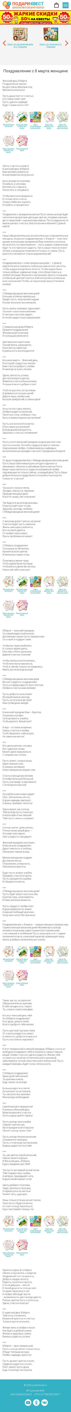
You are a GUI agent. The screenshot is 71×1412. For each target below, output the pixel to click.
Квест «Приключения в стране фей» (35, 126)
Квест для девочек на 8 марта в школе (62, 126)
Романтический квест (22, 149)
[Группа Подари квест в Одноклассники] (36, 1402)
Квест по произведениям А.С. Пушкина (20, 45)
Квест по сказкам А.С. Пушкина (51, 45)
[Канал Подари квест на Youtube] (28, 1402)
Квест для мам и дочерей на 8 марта (9, 150)
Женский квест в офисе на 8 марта (22, 126)
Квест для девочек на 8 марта (48, 126)
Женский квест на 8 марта (8, 125)
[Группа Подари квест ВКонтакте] (44, 1402)
